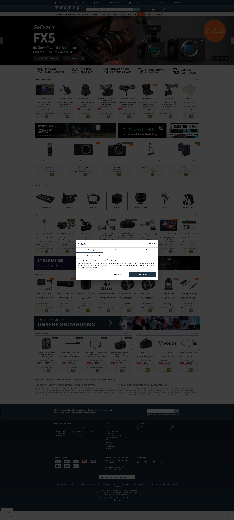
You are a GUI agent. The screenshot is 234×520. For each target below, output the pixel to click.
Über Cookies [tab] (144, 250)
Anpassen (116, 274)
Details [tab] (117, 250)
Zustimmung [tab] (90, 250)
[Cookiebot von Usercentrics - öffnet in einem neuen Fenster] (148, 243)
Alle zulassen (143, 274)
